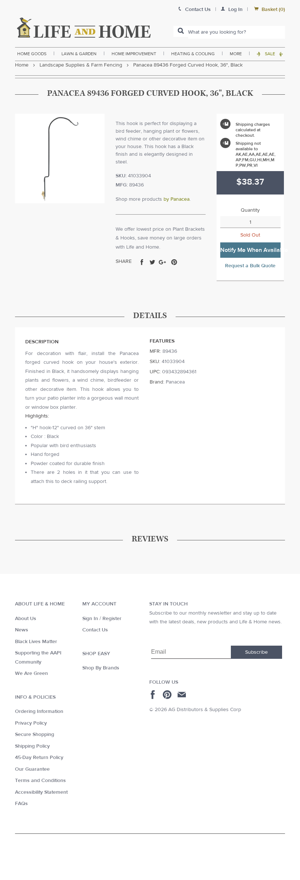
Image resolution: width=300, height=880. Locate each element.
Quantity (250, 210)
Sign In (90, 618)
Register (111, 618)
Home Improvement (134, 54)
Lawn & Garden (79, 54)
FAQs (21, 803)
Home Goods (31, 54)
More (236, 54)
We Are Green (31, 673)
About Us (25, 618)
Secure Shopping (34, 734)
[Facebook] (154, 695)
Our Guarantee (32, 769)
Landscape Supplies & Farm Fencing (81, 65)
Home (22, 65)
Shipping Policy (32, 746)
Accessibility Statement (41, 792)
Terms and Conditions (40, 780)
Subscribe (256, 652)
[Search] (180, 31)
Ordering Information (39, 711)
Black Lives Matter (36, 641)
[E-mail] (182, 695)
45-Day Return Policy (39, 757)
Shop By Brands (100, 668)
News (21, 630)
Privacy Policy (31, 723)
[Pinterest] (168, 695)
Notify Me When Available (250, 250)
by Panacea (177, 199)
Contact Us (95, 630)
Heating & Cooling (193, 54)
